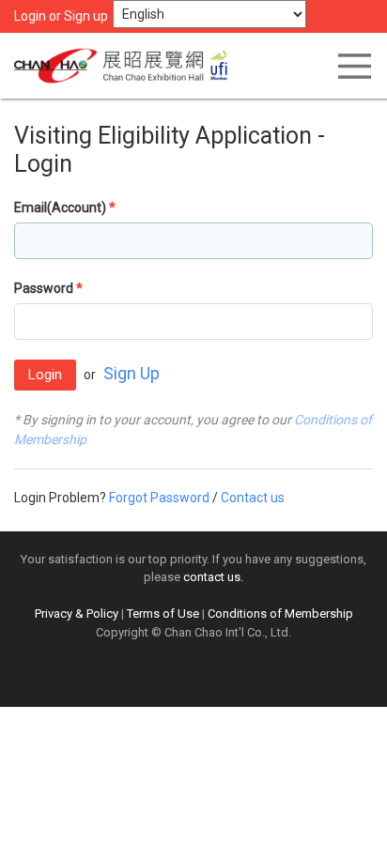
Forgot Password (159, 497)
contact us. (213, 577)
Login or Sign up (61, 15)
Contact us (253, 497)
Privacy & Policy (76, 613)
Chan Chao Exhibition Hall (127, 65)
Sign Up (131, 373)
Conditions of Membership (280, 613)
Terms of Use (163, 613)
